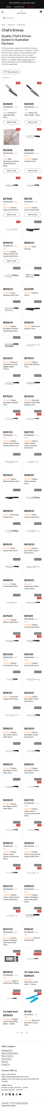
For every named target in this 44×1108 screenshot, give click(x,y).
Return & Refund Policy (10, 1053)
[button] (40, 12)
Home (3, 25)
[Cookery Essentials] (21, 12)
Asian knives (27, 60)
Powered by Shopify (8, 1105)
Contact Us (6, 1064)
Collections (11, 25)
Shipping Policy (7, 1050)
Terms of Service (7, 1056)
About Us (5, 1062)
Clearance (31, 7)
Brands (8, 7)
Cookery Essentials (21, 1103)
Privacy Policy (6, 1059)
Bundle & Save (19, 7)
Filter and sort (12, 72)
